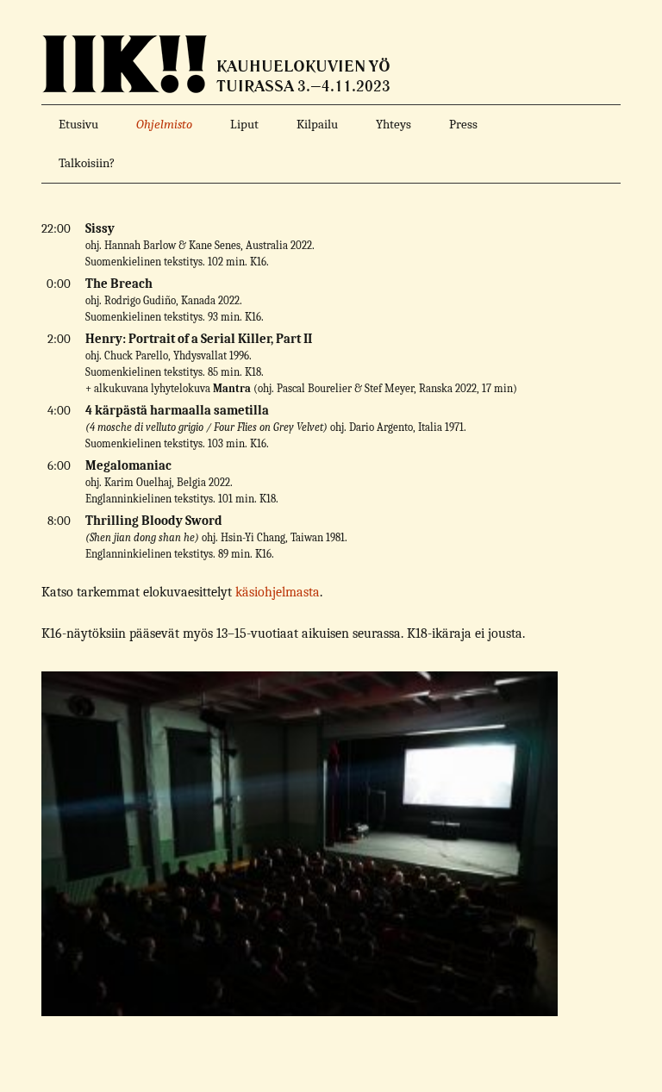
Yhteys (393, 124)
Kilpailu (317, 124)
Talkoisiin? (87, 163)
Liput (244, 124)
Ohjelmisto (164, 124)
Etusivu (78, 124)
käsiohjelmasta (277, 592)
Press (463, 124)
